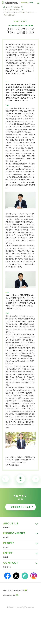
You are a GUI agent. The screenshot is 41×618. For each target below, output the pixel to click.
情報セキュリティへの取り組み (14, 590)
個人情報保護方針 (9, 595)
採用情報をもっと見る (20, 507)
